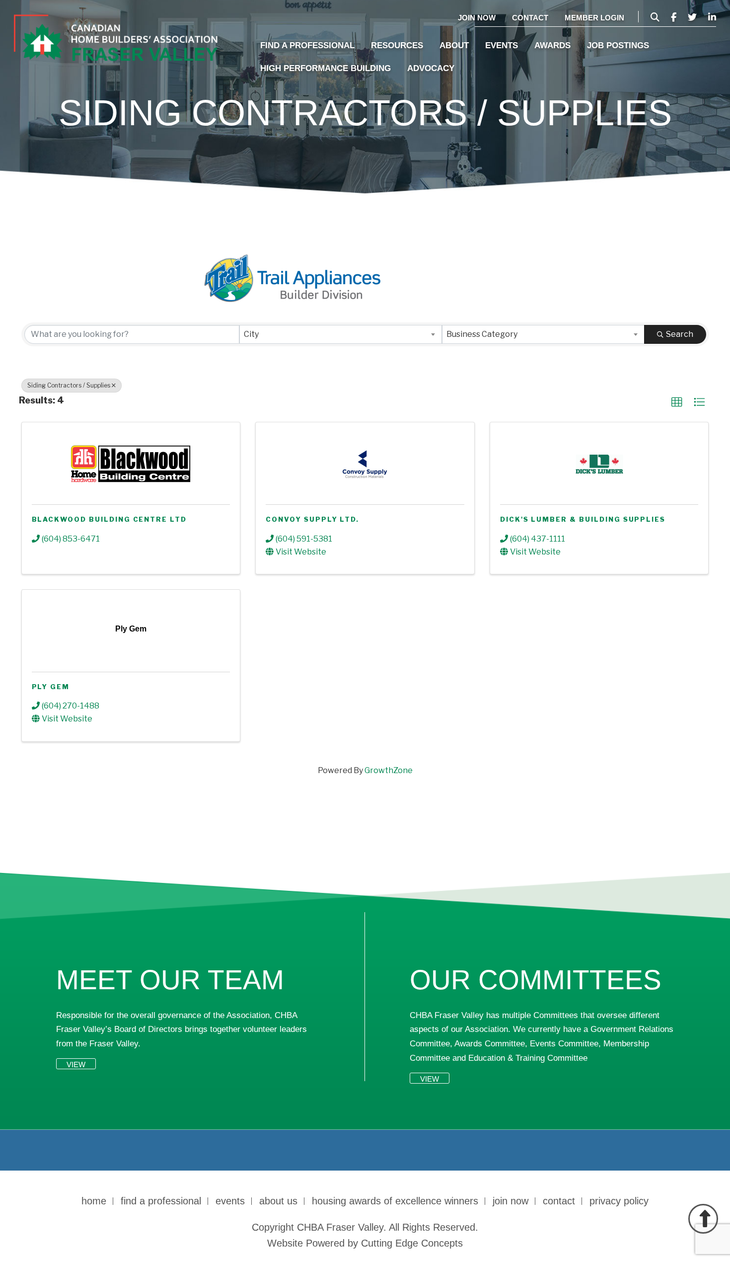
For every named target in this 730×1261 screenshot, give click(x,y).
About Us (278, 1200)
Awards (552, 45)
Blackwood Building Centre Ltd (109, 519)
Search (679, 334)
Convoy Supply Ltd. (312, 519)
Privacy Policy (619, 1200)
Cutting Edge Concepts (412, 1243)
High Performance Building (325, 68)
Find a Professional (307, 45)
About (454, 45)
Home (93, 1200)
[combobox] (340, 334)
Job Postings (618, 45)
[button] (677, 402)
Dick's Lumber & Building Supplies (582, 519)
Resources (397, 45)
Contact (530, 17)
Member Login (594, 17)
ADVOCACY (430, 68)
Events (501, 45)
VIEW (76, 1064)
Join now (477, 17)
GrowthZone (389, 770)
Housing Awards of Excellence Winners (395, 1200)
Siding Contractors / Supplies (68, 385)
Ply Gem (51, 687)
